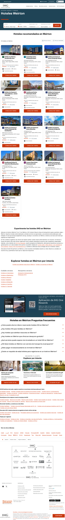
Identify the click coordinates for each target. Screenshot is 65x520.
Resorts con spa (4, 395)
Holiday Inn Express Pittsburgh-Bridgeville (54, 128)
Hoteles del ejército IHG (38, 489)
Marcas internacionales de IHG (24, 489)
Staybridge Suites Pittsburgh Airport (31, 57)
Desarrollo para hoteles (23, 491)
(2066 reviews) (34, 172)
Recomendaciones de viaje (39, 487)
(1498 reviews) (12, 139)
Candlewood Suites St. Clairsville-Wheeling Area (11, 163)
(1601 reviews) (56, 104)
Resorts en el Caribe (15, 399)
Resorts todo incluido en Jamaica (16, 401)
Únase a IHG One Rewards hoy (17, 246)
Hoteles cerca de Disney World (8, 408)
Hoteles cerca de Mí (5, 412)
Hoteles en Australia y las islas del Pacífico (31, 419)
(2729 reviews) (56, 174)
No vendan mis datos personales (56, 495)
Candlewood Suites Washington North (31, 93)
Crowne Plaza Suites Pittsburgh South (31, 163)
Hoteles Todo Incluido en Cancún (42, 399)
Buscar (57, 25)
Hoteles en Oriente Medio (20, 420)
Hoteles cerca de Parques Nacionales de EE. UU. (23, 406)
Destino (6, 24)
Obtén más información (56, 506)
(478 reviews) (33, 67)
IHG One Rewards (20, 243)
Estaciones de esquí (34, 393)
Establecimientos (29, 6)
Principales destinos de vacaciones (30, 412)
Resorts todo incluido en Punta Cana (35, 401)
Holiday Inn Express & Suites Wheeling (32, 128)
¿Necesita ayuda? (7, 1)
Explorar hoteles (21, 487)
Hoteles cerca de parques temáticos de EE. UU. (49, 406)
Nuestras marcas (52, 6)
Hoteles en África (32, 420)
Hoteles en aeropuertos (47, 393)
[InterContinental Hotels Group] (5, 6)
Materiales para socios (38, 493)
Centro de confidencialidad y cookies (55, 493)
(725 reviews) (12, 207)
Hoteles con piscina (12, 393)
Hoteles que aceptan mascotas (48, 412)
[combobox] (10, 26)
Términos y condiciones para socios (55, 486)
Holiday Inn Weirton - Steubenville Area (10, 57)
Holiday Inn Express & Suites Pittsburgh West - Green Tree (54, 164)
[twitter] (6, 486)
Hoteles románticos (23, 393)
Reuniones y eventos (43, 6)
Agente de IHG (21, 495)
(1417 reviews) (34, 138)
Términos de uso (52, 490)
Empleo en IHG (21, 486)
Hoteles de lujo (16, 412)
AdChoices (51, 488)
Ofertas (35, 6)
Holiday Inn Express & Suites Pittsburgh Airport (55, 57)
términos (35, 516)
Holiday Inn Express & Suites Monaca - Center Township (11, 94)
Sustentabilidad (36, 491)
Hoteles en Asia (15, 419)
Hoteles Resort (58, 393)
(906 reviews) (55, 138)
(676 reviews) (12, 173)
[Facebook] (3, 486)
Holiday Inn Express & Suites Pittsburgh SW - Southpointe (11, 129)
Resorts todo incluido (27, 399)
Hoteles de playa (4, 399)
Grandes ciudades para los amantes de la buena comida (25, 391)
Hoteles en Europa (5, 419)
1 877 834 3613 (17, 501)
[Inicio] (2, 439)
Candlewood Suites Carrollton (10, 198)
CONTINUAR (58, 515)
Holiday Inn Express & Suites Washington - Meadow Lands (54, 94)
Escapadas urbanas (5, 391)
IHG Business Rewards (38, 485)
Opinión (50, 497)
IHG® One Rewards (60, 6)
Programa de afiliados (22, 493)
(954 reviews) (12, 66)
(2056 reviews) (56, 67)
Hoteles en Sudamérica (6, 420)
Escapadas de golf (14, 395)
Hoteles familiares (4, 406)
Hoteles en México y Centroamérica (52, 419)
